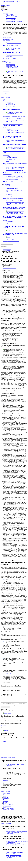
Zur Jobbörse (3, 741)
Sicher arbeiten (6, 250)
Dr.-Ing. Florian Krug (8, 667)
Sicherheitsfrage (7, 694)
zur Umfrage (3, 725)
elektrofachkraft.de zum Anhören (8, 757)
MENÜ (2, 8)
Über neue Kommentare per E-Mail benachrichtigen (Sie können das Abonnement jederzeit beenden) (14, 704)
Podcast (2, 743)
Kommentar (6, 697)
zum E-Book (6, 91)
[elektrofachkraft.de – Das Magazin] (14, 21)
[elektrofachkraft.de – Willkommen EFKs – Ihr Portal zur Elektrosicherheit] (14, 2)
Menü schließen (4, 9)
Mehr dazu (5, 780)
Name (4, 688)
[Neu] (15, 72)
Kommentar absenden (5, 707)
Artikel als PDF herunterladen (9, 268)
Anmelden (3, 6)
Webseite (3, 693)
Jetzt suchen (3, 246)
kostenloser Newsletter (5, 5)
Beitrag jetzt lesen (7, 37)
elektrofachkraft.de (7, 249)
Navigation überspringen (6, 10)
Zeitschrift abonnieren (8, 39)
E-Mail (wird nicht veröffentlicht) (10, 690)
